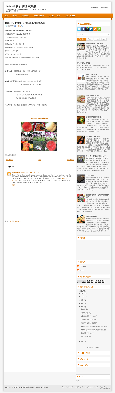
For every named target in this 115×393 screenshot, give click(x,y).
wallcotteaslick (17, 172)
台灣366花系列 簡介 (92, 95)
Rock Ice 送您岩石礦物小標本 (96, 156)
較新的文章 (9, 160)
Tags (89, 39)
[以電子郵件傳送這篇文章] (6, 155)
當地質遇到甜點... (92, 216)
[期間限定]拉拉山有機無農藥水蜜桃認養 (25, 23)
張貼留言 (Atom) (15, 221)
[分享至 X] (10, 155)
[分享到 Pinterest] (15, 155)
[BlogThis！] (8, 155)
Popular (81, 39)
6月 (82, 303)
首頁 (40, 160)
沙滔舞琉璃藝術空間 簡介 (94, 117)
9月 (82, 300)
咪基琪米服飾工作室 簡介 (89, 323)
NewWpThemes (72, 387)
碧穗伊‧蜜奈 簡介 (86, 313)
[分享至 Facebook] (13, 155)
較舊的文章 (70, 160)
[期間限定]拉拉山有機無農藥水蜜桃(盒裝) (94, 326)
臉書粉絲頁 (104, 7)
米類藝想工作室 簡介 (93, 136)
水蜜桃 (19, 26)
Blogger (96, 347)
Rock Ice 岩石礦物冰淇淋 (21, 6)
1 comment (27, 26)
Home (6, 16)
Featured (51, 16)
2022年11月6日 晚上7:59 (31, 172)
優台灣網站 (94, 7)
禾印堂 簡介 (90, 175)
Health (60, 16)
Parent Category (39, 16)
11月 (83, 293)
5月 (82, 307)
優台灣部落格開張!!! (83, 63)
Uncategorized (70, 16)
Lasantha (90, 387)
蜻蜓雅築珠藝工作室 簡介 (94, 43)
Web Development (105, 388)
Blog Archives (100, 39)
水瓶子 (81, 270)
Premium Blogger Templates (102, 387)
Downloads (26, 16)
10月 (83, 296)
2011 (81, 291)
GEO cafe (82, 266)
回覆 (13, 185)
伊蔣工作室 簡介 (91, 74)
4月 (82, 341)
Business (15, 16)
